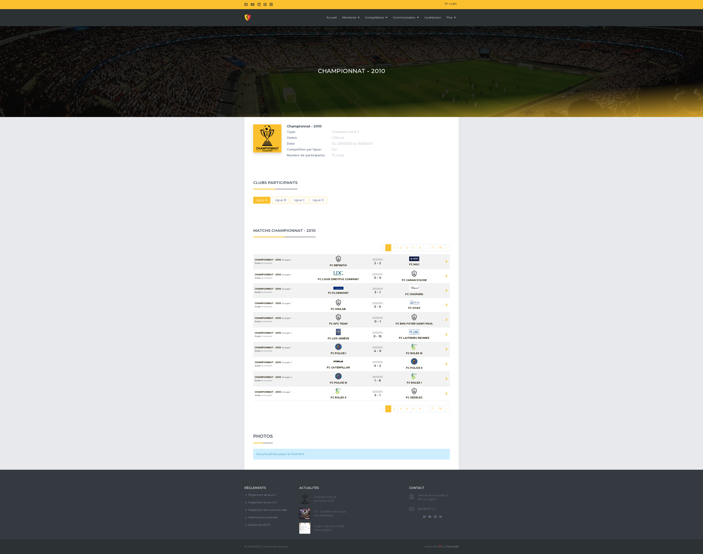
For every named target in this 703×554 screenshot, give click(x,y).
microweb (452, 546)
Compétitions (375, 17)
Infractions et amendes (263, 517)
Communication (404, 17)
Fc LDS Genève (338, 338)
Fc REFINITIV (338, 265)
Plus (450, 17)
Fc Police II (414, 367)
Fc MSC (414, 264)
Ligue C (299, 200)
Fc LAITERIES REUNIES (414, 337)
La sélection (432, 17)
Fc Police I (338, 353)
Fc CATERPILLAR (338, 367)
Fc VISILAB (338, 309)
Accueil (331, 17)
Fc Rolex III (414, 353)
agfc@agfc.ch (426, 508)
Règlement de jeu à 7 (262, 495)
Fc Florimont (338, 292)
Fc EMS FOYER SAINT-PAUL (414, 323)
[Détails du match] (446, 262)
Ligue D (318, 200)
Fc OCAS (414, 307)
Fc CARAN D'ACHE (414, 280)
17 (432, 247)
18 (440, 247)
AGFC (258, 546)
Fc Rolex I (414, 382)
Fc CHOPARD (414, 294)
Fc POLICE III (338, 382)
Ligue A (261, 200)
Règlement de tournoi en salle (267, 510)
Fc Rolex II (338, 397)
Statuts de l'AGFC (259, 525)
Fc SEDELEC (414, 397)
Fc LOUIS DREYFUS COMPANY (338, 279)
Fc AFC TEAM (338, 323)
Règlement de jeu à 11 (262, 502)
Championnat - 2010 (268, 259)
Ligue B (280, 200)
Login (452, 3)
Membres (349, 17)
